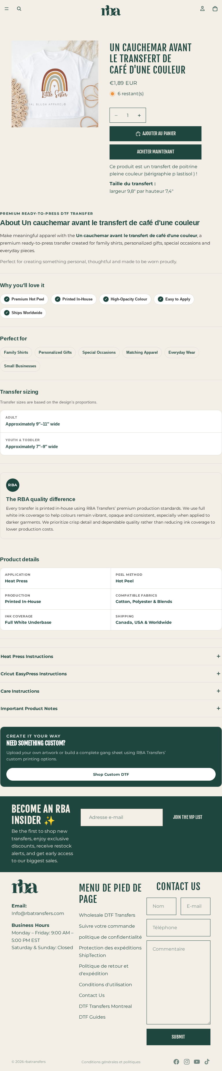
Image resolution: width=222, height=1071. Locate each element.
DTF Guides (92, 1017)
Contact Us (92, 995)
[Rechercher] (19, 8)
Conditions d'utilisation (105, 984)
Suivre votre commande (107, 926)
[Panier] (215, 8)
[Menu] (6, 8)
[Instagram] (186, 1061)
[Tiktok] (207, 1061)
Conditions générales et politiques (111, 1062)
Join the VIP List (187, 817)
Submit (178, 1036)
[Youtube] (196, 1061)
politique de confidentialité (110, 937)
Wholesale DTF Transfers (107, 915)
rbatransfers (35, 1061)
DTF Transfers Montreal (105, 1006)
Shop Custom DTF (111, 774)
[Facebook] (176, 1061)
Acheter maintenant (155, 152)
